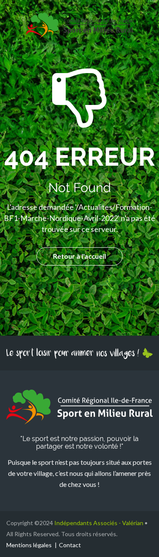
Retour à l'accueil (79, 256)
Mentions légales (29, 545)
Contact (70, 545)
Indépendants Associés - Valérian (98, 522)
